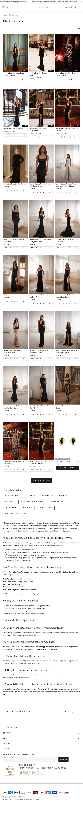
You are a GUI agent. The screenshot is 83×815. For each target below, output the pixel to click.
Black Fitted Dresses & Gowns (16, 513)
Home (5, 15)
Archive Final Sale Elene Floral (65, 73)
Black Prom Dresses (57, 502)
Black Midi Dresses (45, 507)
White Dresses (31, 496)
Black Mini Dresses (12, 496)
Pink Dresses (27, 507)
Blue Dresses (9, 502)
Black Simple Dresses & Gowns (32, 502)
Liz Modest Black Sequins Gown (14, 184)
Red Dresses (63, 496)
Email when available (67, 467)
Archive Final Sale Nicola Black (14, 73)
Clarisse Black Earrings (63, 461)
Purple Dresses (47, 496)
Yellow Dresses (10, 507)
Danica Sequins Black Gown (13, 295)
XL (66, 79)
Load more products (41, 481)
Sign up (63, 760)
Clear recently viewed (71, 712)
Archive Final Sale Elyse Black (13, 129)
